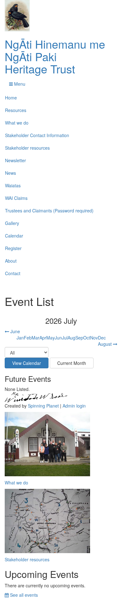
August (105, 344)
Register (13, 248)
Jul (65, 337)
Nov (94, 337)
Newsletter (15, 160)
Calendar (14, 235)
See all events (23, 595)
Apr (42, 337)
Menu (19, 84)
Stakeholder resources (27, 148)
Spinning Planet (43, 406)
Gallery (12, 223)
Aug (71, 337)
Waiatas (13, 185)
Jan (20, 337)
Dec (102, 337)
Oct (86, 337)
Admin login (74, 406)
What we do (16, 123)
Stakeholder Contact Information (37, 135)
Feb (28, 337)
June (14, 331)
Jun (58, 337)
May (50, 337)
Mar (35, 337)
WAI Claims (16, 198)
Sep (79, 337)
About (11, 261)
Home (11, 97)
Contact (12, 273)
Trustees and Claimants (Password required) (49, 210)
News (10, 173)
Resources (15, 110)
